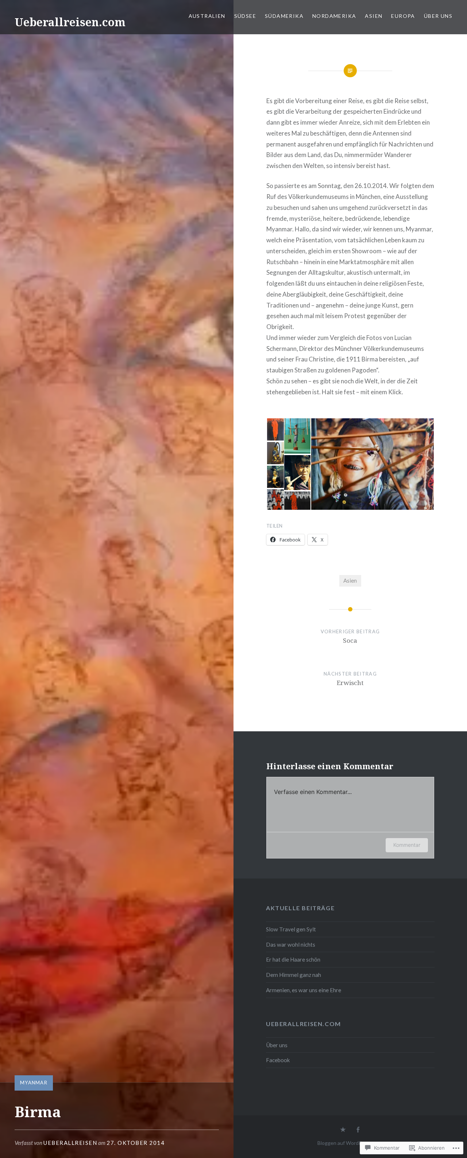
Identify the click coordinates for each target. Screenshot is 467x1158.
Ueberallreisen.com (70, 22)
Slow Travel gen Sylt (291, 929)
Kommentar (406, 845)
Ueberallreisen (70, 1142)
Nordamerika (334, 16)
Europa (403, 16)
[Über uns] (343, 1130)
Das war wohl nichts (290, 944)
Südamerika (284, 16)
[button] (274, 429)
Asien (373, 16)
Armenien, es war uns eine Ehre (303, 990)
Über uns (438, 16)
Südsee (245, 16)
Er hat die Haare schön (293, 959)
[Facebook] (358, 1130)
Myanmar (33, 1082)
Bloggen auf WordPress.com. (350, 1143)
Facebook (278, 1060)
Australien (207, 16)
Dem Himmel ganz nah (293, 974)
